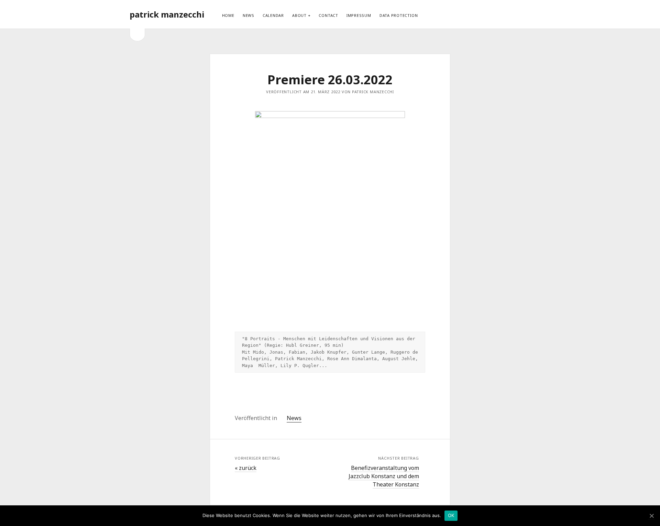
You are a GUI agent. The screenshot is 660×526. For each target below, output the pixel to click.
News (248, 15)
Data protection (399, 15)
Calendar (273, 15)
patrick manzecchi (167, 14)
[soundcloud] (515, 14)
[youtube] (502, 14)
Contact (328, 15)
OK (451, 515)
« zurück (245, 468)
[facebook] (490, 14)
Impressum (358, 15)
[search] (528, 14)
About (299, 15)
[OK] (651, 515)
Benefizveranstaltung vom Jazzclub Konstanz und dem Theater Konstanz (384, 476)
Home (228, 15)
